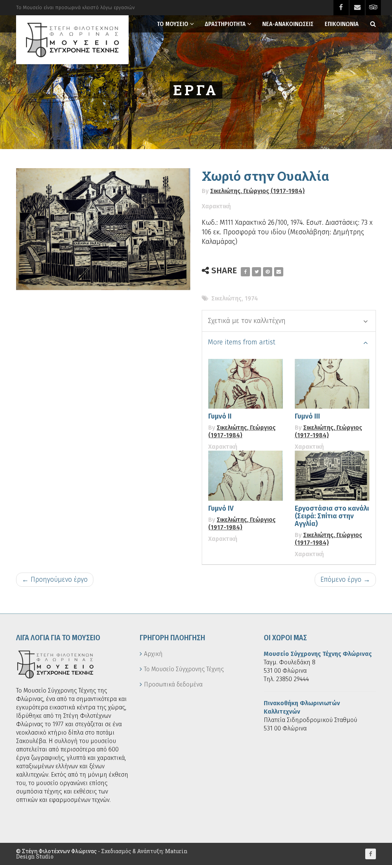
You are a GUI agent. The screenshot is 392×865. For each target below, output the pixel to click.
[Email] (278, 271)
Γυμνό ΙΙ (220, 416)
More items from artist (241, 342)
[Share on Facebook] (245, 271)
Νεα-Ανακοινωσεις (288, 24)
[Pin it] (267, 271)
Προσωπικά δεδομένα (173, 684)
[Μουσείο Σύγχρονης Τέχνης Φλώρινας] (72, 40)
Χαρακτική (216, 206)
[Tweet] (256, 271)
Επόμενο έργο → (345, 579)
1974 (251, 298)
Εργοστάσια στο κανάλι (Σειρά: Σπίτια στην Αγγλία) (332, 516)
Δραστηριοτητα (225, 24)
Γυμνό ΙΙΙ (307, 416)
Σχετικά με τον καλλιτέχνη (247, 320)
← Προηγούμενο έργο (55, 579)
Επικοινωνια (342, 24)
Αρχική (153, 653)
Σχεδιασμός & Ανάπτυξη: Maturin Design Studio (102, 853)
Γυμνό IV (221, 508)
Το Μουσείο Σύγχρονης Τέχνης (184, 669)
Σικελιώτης (226, 298)
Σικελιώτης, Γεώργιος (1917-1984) (257, 191)
